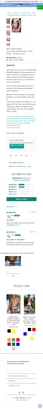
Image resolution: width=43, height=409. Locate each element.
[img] (11, 212)
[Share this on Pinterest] (21, 156)
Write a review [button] (21, 199)
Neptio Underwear (12, 361)
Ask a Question (17, 145)
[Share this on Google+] (26, 156)
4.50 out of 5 (26, 178)
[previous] (14, 25)
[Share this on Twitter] (11, 156)
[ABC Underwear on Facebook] (19, 393)
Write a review (26, 166)
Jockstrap (21, 363)
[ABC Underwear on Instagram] (23, 393)
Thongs (16, 363)
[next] (35, 25)
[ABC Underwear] (21, 5)
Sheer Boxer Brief (15, 127)
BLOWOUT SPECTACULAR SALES (24, 116)
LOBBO (20, 361)
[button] (11, 58)
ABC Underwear (20, 398)
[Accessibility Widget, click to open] (40, 406)
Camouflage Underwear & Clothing (16, 118)
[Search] (35, 5)
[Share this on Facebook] (16, 156)
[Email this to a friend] (32, 156)
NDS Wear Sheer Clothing (20, 121)
